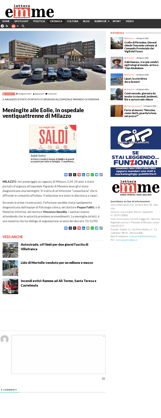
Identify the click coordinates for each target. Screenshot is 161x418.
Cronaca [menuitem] (56, 21)
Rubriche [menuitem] (100, 21)
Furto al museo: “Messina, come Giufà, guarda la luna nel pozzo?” (140, 113)
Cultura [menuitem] (72, 21)
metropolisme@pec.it (127, 239)
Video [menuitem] (130, 21)
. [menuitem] (2, 27)
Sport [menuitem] (117, 21)
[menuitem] (138, 21)
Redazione (39, 94)
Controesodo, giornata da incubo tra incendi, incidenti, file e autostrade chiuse (141, 96)
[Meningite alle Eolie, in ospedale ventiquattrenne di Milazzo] (53, 60)
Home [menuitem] (6, 21)
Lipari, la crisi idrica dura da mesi (135, 80)
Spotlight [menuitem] (21, 21)
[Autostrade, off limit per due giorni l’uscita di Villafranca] (10, 249)
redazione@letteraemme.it (142, 236)
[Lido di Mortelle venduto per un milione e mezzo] (10, 267)
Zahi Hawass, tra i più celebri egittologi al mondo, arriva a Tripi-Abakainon (141, 64)
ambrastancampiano (134, 106)
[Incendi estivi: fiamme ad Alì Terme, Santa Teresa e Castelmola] (10, 286)
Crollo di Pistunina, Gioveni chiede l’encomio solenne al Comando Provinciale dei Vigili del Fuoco (140, 47)
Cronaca (9, 94)
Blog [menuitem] (86, 21)
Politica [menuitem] (39, 21)
